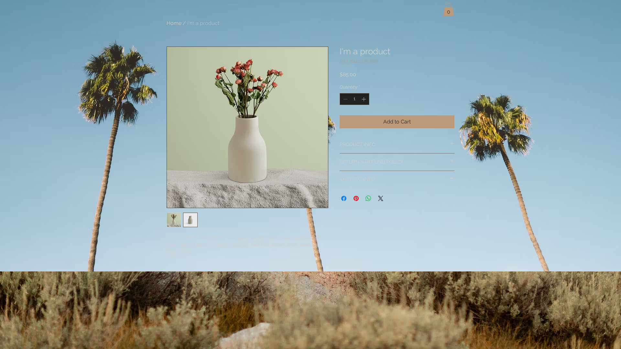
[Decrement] (345, 99)
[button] (448, 9)
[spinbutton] (354, 99)
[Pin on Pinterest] (356, 198)
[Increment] (364, 99)
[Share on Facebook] (344, 198)
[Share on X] (381, 198)
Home (174, 23)
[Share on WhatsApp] (368, 198)
